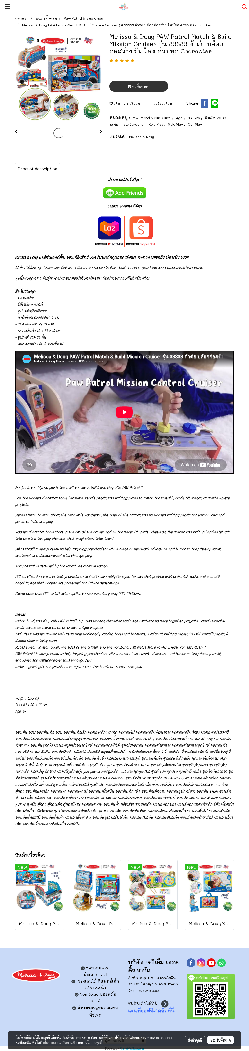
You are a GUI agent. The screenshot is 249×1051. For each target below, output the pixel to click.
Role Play (156, 124)
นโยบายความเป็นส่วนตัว (60, 1042)
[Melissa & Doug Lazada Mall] (108, 230)
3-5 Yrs (194, 117)
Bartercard (134, 124)
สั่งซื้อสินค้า (140, 86)
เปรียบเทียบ (162, 103)
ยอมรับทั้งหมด (220, 1040)
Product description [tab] (37, 168)
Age (180, 117)
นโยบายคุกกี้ (93, 1042)
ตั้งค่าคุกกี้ (195, 1040)
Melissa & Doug (141, 136)
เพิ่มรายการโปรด (126, 103)
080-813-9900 (148, 990)
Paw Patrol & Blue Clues (152, 117)
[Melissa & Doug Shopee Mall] (140, 230)
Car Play (195, 124)
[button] (243, 6)
